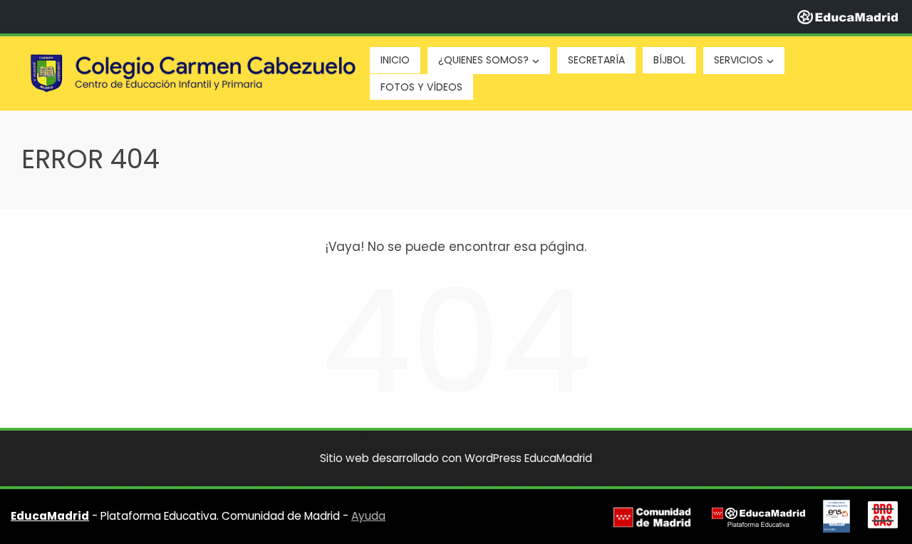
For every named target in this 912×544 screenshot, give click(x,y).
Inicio (395, 60)
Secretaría (596, 60)
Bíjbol (669, 60)
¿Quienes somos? (483, 60)
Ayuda (368, 515)
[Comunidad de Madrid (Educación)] (652, 517)
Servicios (738, 60)
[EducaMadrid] (847, 16)
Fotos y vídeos (421, 87)
